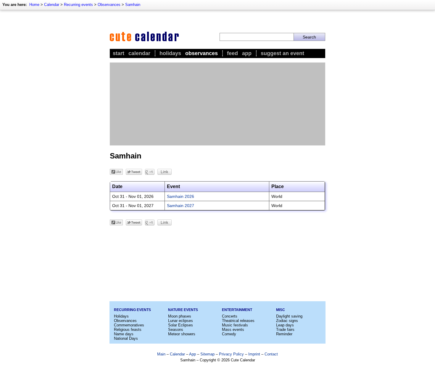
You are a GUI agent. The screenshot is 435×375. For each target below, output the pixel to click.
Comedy (229, 334)
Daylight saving (289, 316)
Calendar (51, 4)
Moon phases (179, 316)
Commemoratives (129, 325)
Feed (232, 53)
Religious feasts (127, 329)
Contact (271, 354)
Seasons (175, 329)
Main (161, 354)
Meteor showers (181, 334)
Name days (123, 334)
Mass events (233, 329)
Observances (109, 4)
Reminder (284, 334)
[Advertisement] (217, 103)
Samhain (132, 4)
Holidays (170, 53)
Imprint (254, 354)
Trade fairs (285, 329)
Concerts (229, 316)
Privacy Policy (231, 354)
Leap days (285, 325)
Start (118, 53)
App (247, 53)
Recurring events (78, 4)
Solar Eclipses (180, 325)
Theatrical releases (238, 320)
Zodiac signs (287, 320)
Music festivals (235, 325)
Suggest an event (282, 53)
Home (34, 4)
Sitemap (207, 354)
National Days (126, 338)
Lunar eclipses (180, 320)
